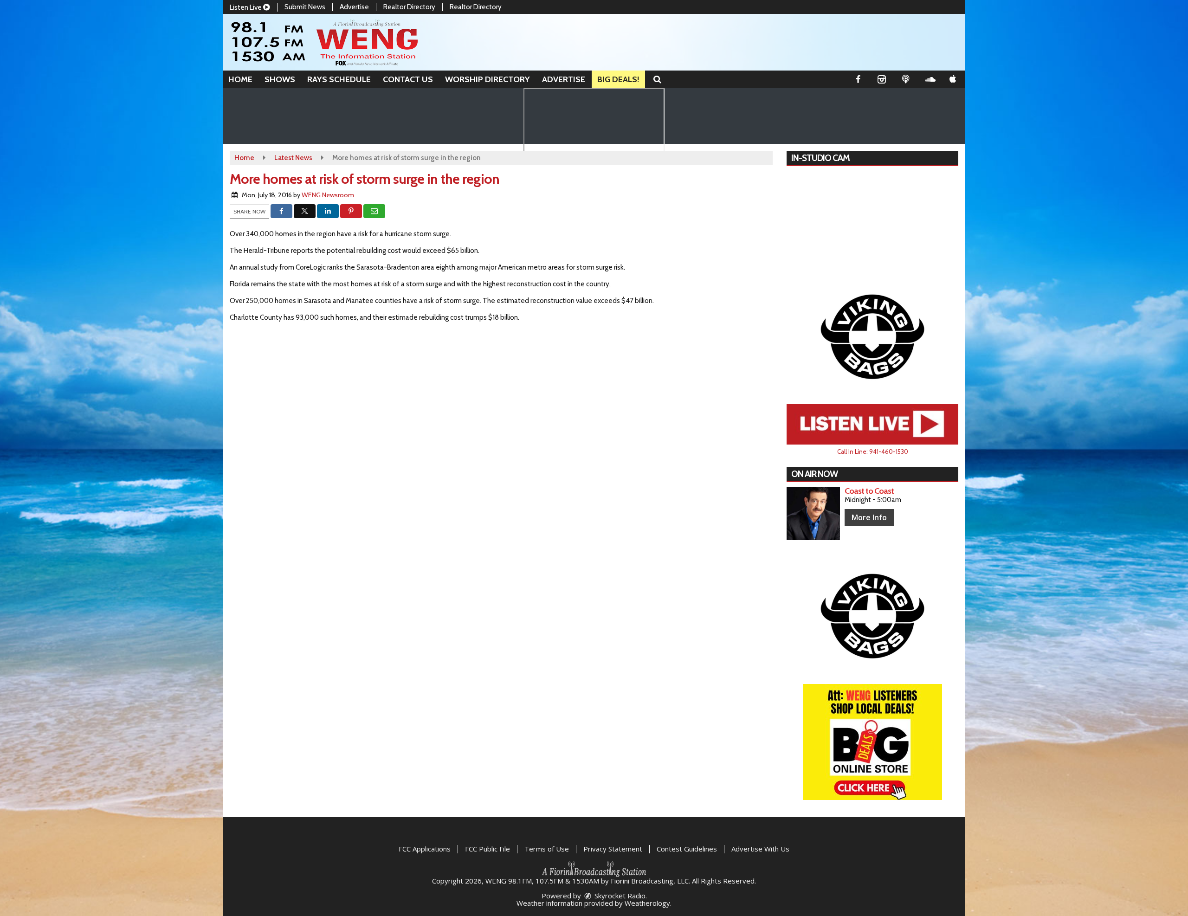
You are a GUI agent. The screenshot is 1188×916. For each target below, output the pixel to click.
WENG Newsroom (328, 195)
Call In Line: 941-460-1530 (872, 451)
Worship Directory (487, 79)
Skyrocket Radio (619, 895)
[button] (657, 79)
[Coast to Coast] (813, 513)
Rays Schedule (339, 79)
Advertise (354, 7)
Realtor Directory (409, 7)
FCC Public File (487, 848)
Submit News (304, 7)
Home (240, 79)
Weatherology (647, 903)
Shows (280, 79)
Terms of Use (546, 848)
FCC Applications (425, 848)
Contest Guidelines (687, 848)
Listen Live (246, 7)
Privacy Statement (612, 848)
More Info (869, 517)
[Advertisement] (872, 336)
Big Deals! (618, 79)
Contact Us (408, 79)
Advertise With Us (760, 848)
